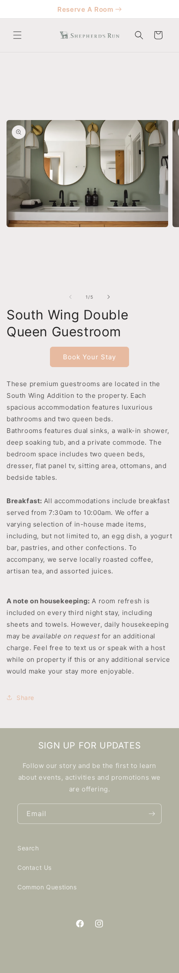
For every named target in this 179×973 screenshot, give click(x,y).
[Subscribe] (151, 814)
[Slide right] (108, 296)
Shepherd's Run (101, 966)
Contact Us (34, 867)
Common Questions (47, 887)
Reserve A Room (85, 9)
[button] (17, 35)
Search (28, 848)
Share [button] (25, 697)
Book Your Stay (89, 357)
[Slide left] (70, 296)
